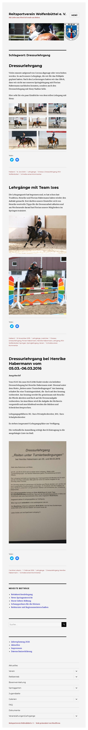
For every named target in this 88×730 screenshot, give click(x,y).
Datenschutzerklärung (21, 651)
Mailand (12, 172)
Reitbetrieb (14, 677)
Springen (22, 343)
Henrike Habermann (44, 341)
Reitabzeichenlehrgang (22, 594)
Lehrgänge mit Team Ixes (34, 187)
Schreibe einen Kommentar (31, 174)
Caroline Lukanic (15, 570)
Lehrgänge (32, 172)
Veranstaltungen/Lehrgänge (22, 716)
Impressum (16, 648)
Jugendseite (14, 693)
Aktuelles (15, 645)
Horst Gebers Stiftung (21, 601)
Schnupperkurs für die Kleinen (25, 604)
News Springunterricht (22, 597)
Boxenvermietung (17, 682)
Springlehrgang (32, 343)
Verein (41, 343)
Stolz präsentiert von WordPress (48, 723)
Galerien (13, 699)
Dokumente (14, 710)
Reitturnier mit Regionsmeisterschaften (29, 607)
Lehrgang (56, 341)
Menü (74, 15)
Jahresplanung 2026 (20, 642)
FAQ (11, 705)
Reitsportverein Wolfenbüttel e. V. (37, 14)
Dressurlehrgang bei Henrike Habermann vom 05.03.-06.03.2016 (37, 363)
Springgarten (15, 688)
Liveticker (44, 338)
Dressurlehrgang (25, 65)
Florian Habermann (29, 341)
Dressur (41, 172)
